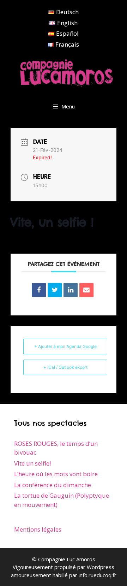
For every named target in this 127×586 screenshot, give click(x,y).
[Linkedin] (71, 290)
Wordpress (100, 566)
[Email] (86, 290)
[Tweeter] (55, 290)
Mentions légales (37, 529)
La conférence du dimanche (52, 485)
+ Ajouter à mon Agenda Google (65, 346)
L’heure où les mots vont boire (56, 474)
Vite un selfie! (32, 463)
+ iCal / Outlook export (65, 367)
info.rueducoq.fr (97, 575)
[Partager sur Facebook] (39, 290)
